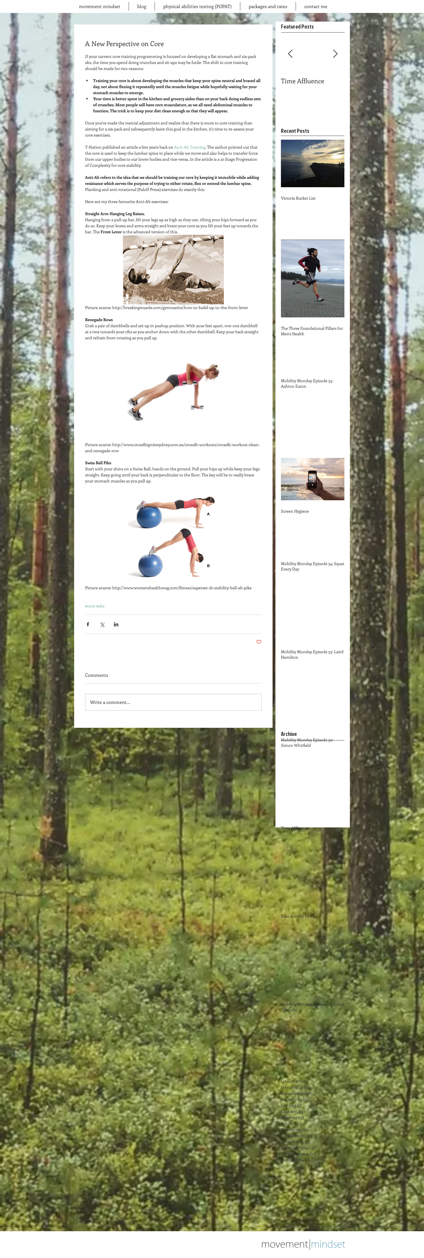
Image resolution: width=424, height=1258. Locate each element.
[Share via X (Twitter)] (102, 624)
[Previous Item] (290, 54)
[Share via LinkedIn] (116, 624)
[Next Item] (335, 54)
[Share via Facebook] (88, 624)
